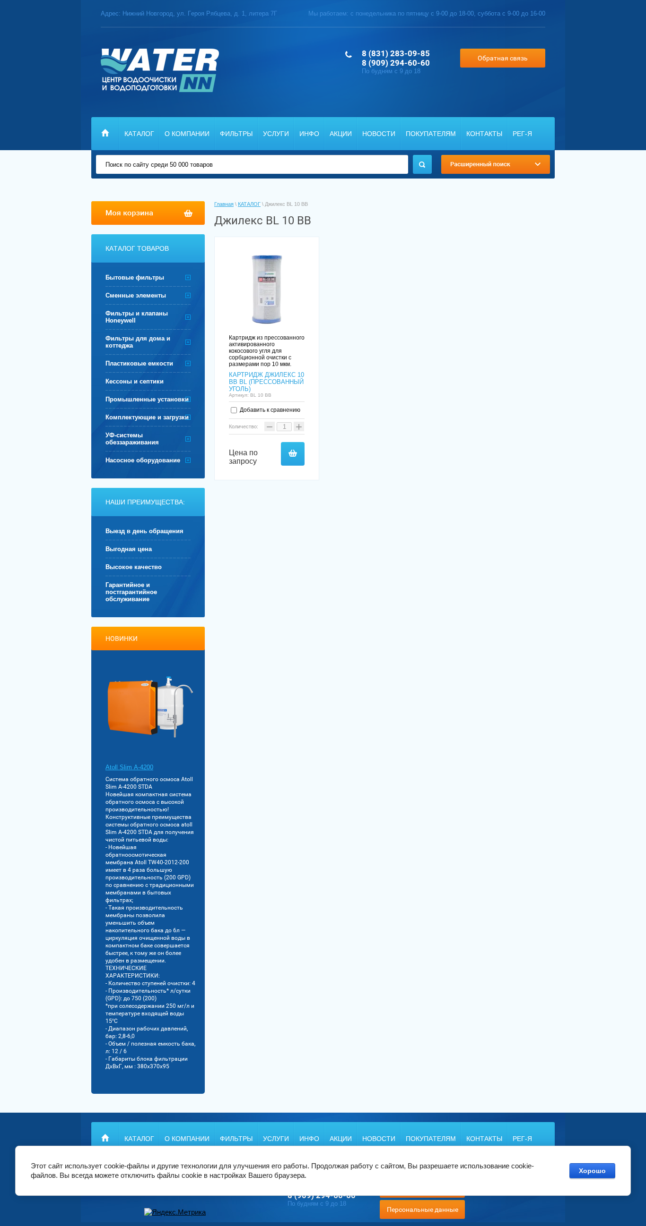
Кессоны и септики (134, 381)
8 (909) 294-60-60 (396, 63)
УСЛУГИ (276, 133)
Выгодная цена (128, 549)
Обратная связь (503, 58)
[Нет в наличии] (293, 454)
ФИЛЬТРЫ (236, 133)
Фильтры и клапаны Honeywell (136, 317)
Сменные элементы (135, 295)
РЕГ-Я (522, 133)
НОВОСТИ (378, 133)
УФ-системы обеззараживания (132, 439)
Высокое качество (133, 566)
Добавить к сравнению (269, 410)
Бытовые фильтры (134, 277)
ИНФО (309, 133)
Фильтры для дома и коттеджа (137, 342)
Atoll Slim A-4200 (129, 767)
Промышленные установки (147, 399)
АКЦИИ (341, 133)
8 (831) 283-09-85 (396, 53)
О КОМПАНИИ (187, 133)
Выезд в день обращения (144, 531)
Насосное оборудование (142, 460)
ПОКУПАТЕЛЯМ (431, 133)
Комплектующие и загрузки (147, 417)
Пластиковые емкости (139, 363)
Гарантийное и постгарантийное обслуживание (131, 592)
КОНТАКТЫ (484, 133)
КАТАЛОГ (139, 133)
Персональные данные (422, 1209)
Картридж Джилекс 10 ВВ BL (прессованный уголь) (266, 381)
